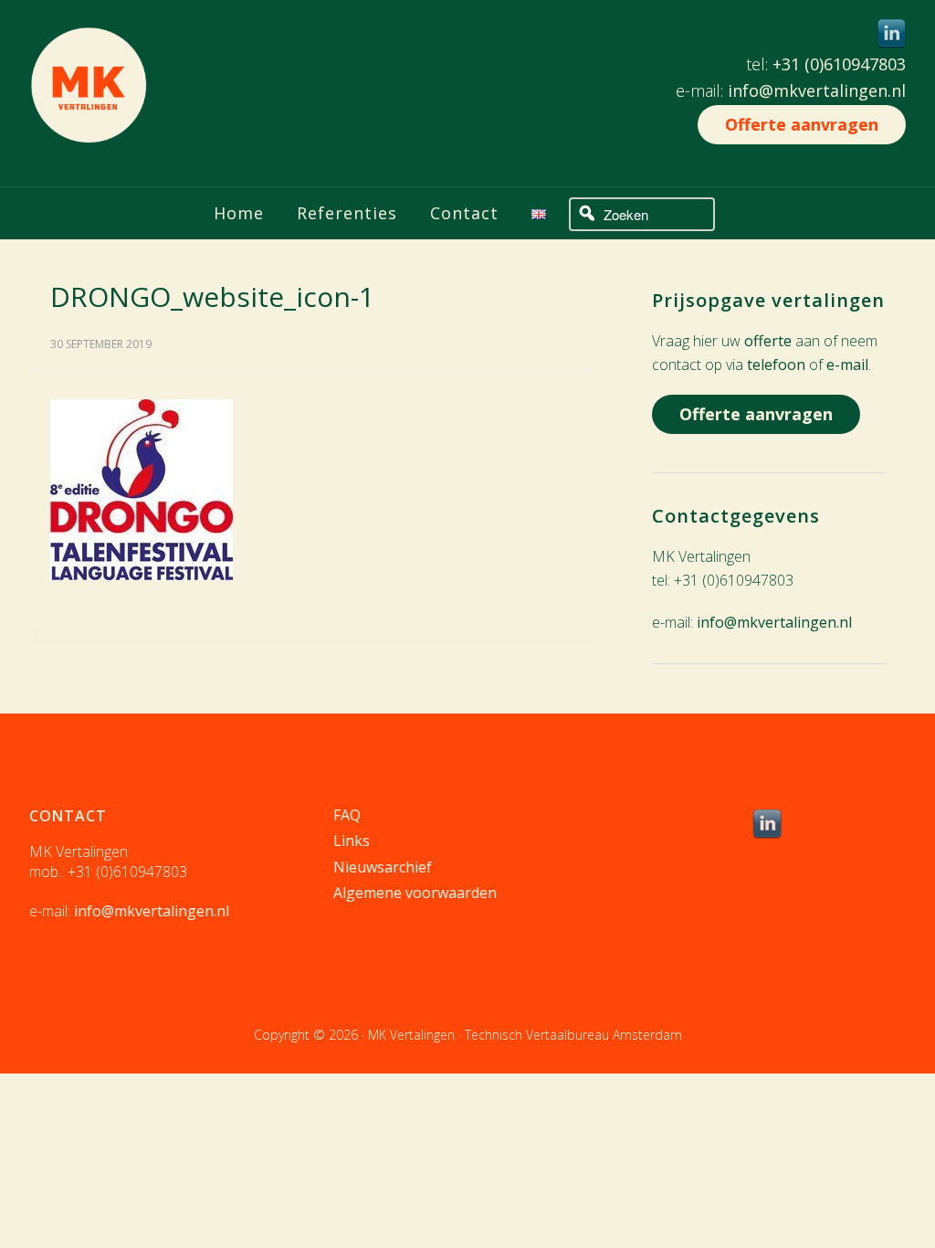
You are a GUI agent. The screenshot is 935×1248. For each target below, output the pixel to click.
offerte (768, 341)
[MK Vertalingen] (88, 129)
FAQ (347, 815)
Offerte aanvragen (801, 124)
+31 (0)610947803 (839, 64)
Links (351, 840)
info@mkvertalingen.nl (817, 90)
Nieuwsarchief (382, 867)
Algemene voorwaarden (415, 893)
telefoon (776, 364)
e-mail (847, 364)
